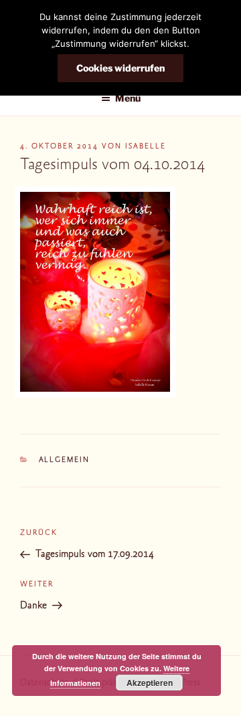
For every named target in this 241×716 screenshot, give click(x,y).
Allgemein (64, 460)
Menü (128, 98)
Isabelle (145, 146)
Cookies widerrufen (120, 68)
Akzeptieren (150, 683)
